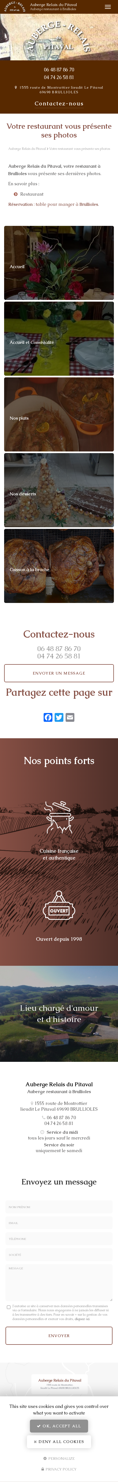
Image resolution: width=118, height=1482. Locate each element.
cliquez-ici (82, 1319)
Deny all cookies (60, 1441)
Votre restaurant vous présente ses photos (79, 149)
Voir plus (59, 263)
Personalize (61, 1458)
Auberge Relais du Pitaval (53, 7)
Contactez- (59, 103)
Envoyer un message (59, 673)
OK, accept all (61, 1426)
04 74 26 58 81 (59, 77)
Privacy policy (61, 1469)
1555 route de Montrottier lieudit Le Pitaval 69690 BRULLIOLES (61, 89)
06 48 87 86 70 (59, 70)
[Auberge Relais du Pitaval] (15, 6)
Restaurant (31, 194)
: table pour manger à (53, 204)
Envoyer (59, 1335)
